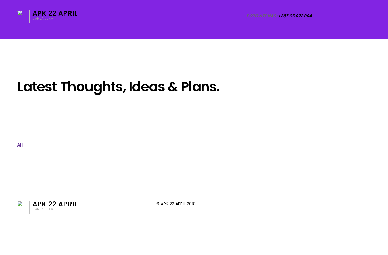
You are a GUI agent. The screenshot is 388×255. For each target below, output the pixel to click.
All (20, 145)
